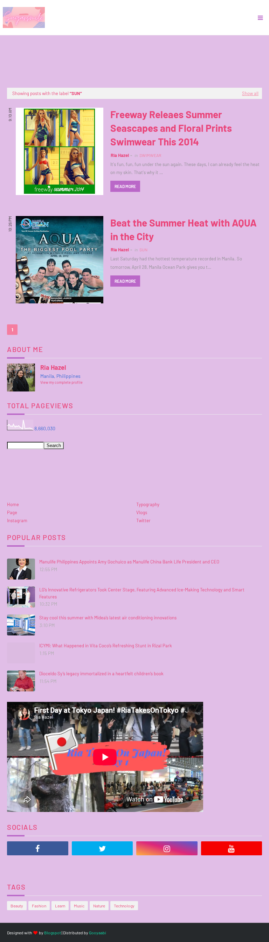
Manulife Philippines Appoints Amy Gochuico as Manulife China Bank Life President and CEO (129, 562)
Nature (99, 905)
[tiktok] (37, 866)
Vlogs (141, 512)
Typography (147, 504)
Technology (124, 905)
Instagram (17, 520)
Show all (250, 93)
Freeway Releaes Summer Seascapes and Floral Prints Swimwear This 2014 (171, 128)
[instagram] (167, 848)
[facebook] (37, 848)
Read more (125, 186)
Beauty (17, 905)
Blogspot (52, 932)
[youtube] (231, 848)
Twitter (143, 520)
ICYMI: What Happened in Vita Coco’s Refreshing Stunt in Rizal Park (105, 645)
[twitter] (102, 848)
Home (13, 504)
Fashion (39, 905)
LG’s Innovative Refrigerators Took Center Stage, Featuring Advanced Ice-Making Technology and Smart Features (141, 593)
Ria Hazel (120, 155)
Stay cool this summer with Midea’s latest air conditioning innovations (108, 617)
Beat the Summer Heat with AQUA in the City (183, 229)
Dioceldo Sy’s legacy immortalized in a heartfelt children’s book (101, 673)
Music (79, 905)
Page (12, 512)
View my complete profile (61, 382)
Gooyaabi (97, 932)
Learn (60, 905)
